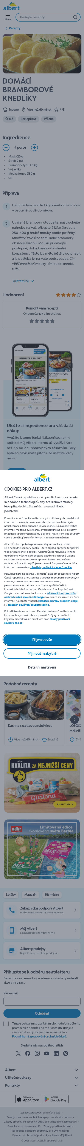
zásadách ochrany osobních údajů (58, 600)
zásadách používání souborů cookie (51, 567)
